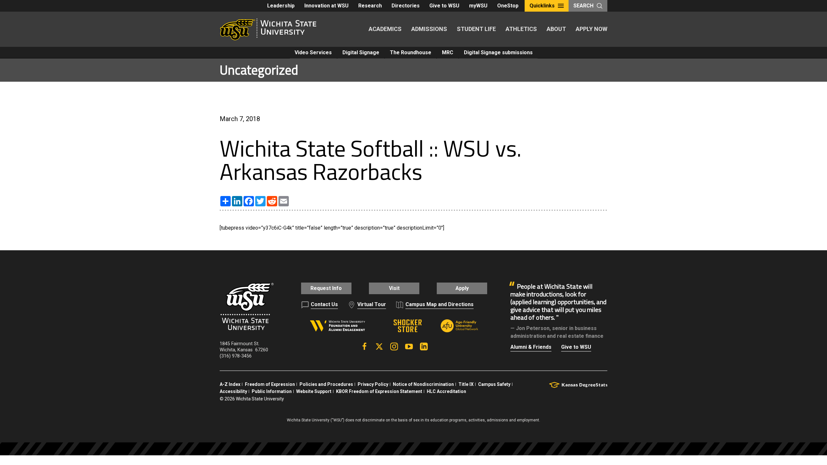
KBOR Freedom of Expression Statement (379, 391)
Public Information (272, 391)
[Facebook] (364, 346)
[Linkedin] (424, 346)
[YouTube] (409, 346)
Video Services (313, 52)
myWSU (478, 6)
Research (370, 6)
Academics (385, 29)
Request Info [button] (326, 288)
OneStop (507, 6)
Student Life (476, 29)
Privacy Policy (373, 384)
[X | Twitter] (379, 346)
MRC (447, 52)
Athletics (521, 29)
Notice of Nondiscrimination (423, 384)
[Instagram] (394, 346)
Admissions (429, 29)
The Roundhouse (410, 52)
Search (583, 6)
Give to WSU (444, 6)
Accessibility (233, 391)
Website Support (313, 391)
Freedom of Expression (270, 384)
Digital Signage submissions (498, 52)
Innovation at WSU (326, 6)
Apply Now (591, 29)
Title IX (466, 384)
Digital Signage (360, 52)
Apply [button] (462, 288)
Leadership (281, 6)
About (556, 29)
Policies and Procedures (326, 384)
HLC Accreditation (446, 391)
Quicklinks (542, 6)
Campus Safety (494, 384)
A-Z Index (230, 384)
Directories (406, 6)
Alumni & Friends (530, 347)
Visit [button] (394, 288)
